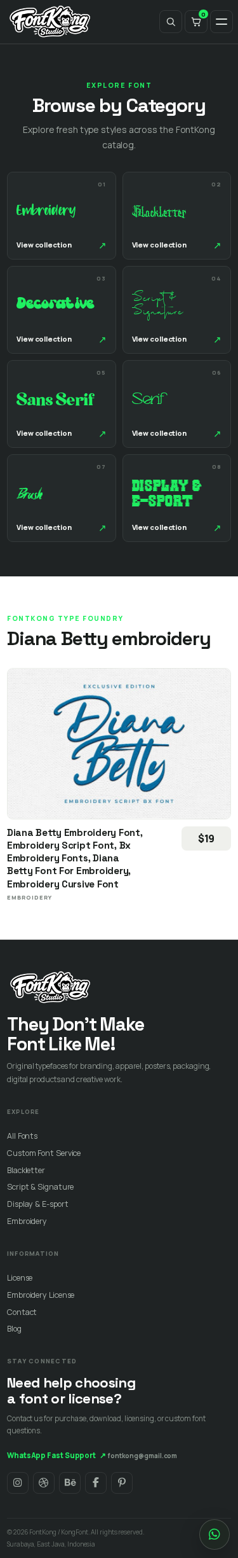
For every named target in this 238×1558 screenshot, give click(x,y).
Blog (14, 1328)
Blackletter (26, 1170)
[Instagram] (18, 1483)
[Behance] (70, 1483)
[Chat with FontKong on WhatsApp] (214, 1534)
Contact (22, 1312)
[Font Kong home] (50, 21)
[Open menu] (221, 21)
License (19, 1277)
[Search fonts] (170, 21)
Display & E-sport (37, 1204)
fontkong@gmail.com (142, 1455)
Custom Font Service (44, 1153)
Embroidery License (40, 1295)
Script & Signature (40, 1186)
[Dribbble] (44, 1483)
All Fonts (22, 1135)
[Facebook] (96, 1483)
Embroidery (27, 1221)
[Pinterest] (122, 1483)
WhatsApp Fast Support (56, 1455)
